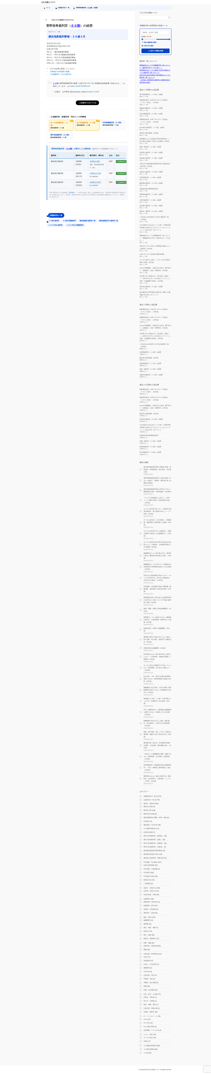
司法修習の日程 (149, 876)
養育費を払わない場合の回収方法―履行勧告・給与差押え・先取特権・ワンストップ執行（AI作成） (157, 778)
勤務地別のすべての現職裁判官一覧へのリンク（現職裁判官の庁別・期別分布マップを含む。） (155, 238)
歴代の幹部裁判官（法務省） (154, 847)
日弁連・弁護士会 (150, 891)
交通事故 (147, 899)
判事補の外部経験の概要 (60, 71)
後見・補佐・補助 (150, 927)
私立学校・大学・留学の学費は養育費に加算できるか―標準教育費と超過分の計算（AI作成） (157, 679)
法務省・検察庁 (149, 1012)
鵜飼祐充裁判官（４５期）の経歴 (151, 108)
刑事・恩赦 (147, 943)
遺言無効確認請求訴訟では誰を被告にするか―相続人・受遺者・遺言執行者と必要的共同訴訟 (157, 480)
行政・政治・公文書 (150, 994)
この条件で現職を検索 (155, 51)
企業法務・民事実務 (150, 954)
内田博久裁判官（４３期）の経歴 (151, 152)
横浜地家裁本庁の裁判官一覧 (108, 220)
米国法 (146, 1041)
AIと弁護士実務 (149, 1026)
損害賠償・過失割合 (150, 902)
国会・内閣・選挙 (150, 1004)
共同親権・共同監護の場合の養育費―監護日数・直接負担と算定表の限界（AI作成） (157, 589)
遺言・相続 (147, 935)
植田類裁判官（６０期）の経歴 (150, 447)
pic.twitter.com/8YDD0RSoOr (78, 86)
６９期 (90, 7)
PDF (111, 161)
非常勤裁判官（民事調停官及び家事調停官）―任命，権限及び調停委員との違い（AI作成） (157, 767)
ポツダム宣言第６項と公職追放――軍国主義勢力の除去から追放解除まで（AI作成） (157, 533)
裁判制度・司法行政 (150, 825)
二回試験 (147, 883)
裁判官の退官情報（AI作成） (149, 133)
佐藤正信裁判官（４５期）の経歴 (151, 375)
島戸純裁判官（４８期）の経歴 (150, 452)
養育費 (146, 924)
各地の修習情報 (149, 865)
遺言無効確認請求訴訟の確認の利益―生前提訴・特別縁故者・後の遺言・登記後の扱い (157, 469)
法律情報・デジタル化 (151, 1030)
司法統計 (147, 821)
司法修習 (147, 872)
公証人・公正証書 (150, 964)
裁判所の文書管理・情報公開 (154, 858)
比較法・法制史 (149, 997)
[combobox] (153, 17)
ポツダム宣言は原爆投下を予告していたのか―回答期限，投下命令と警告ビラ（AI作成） (157, 667)
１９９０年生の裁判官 (55, 225)
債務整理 (147, 968)
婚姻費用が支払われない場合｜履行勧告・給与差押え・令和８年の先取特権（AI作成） (157, 723)
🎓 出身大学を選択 (147, 46)
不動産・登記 (148, 979)
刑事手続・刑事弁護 (150, 946)
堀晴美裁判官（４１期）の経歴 (150, 363)
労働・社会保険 (149, 990)
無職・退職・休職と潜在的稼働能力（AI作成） (157, 610)
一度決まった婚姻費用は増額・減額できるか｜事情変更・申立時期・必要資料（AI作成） (157, 756)
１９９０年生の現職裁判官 (75, 225)
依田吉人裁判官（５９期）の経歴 (151, 172)
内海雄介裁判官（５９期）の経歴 (151, 158)
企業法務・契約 (149, 975)
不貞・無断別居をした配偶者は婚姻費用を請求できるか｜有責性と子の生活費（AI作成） (157, 712)
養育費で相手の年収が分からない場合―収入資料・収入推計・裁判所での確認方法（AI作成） (157, 639)
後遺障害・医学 (149, 905)
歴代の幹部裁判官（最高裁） (154, 836)
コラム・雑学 (148, 1034)
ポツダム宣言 (148, 1037)
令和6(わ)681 (95, 161)
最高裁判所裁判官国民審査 (153, 850)
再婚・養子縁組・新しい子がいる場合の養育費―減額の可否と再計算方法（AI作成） (157, 734)
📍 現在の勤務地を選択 (148, 42)
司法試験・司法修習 (150, 862)
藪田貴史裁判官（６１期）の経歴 (151, 183)
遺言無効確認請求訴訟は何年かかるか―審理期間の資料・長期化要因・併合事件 (157, 490)
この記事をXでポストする (87, 103)
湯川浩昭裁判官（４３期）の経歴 (151, 94)
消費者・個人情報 (150, 982)
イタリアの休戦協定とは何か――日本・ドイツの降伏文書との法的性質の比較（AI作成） (157, 500)
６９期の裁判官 (54, 220)
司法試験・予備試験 (150, 869)
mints (145, 1019)
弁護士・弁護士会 (150, 888)
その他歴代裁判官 (150, 828)
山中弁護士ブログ (48, 2)
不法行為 (147, 971)
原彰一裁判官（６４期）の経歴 (150, 147)
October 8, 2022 (93, 92)
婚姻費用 (147, 920)
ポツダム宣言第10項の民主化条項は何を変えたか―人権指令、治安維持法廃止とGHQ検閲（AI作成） (157, 544)
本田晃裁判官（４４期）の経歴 (150, 177)
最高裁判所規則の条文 (151, 854)
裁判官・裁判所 (149, 803)
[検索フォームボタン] (169, 17)
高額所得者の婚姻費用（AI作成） (155, 648)
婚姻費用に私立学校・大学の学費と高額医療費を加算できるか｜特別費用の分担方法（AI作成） (157, 690)
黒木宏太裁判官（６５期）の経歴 (151, 286)
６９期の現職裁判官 (69, 220)
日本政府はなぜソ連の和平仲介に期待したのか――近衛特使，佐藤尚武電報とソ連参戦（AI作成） (157, 656)
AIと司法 (147, 1023)
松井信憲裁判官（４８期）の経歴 (151, 114)
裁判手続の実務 (149, 814)
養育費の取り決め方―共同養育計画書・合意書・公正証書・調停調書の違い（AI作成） (157, 745)
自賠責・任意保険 (150, 909)
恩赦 (145, 949)
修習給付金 (147, 880)
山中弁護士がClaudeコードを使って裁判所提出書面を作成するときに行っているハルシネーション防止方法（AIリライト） (155, 227)
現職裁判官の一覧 (56, 215)
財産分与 (147, 931)
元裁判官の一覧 (149, 800)
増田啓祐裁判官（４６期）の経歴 (151, 194)
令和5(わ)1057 (95, 182)
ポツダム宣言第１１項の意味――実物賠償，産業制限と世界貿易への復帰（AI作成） (157, 522)
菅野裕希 (72, 192)
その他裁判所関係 (150, 1045)
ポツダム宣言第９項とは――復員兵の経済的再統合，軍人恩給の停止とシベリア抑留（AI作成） (157, 511)
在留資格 (147, 960)
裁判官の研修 (148, 806)
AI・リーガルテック (150, 1016)
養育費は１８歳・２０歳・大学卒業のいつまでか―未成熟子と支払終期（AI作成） (157, 701)
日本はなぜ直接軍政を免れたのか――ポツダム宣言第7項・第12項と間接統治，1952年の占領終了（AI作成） (157, 577)
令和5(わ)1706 (95, 173)
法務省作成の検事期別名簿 (149, 189)
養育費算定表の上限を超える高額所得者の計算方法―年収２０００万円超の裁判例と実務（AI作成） (157, 600)
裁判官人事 (147, 810)
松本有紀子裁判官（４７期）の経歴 (152, 127)
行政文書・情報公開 (150, 1008)
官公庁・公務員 (149, 1001)
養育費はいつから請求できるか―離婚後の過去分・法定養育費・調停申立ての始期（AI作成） (157, 619)
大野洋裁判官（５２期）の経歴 (150, 200)
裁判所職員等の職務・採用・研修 (155, 817)
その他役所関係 (149, 1049)
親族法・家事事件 (150, 938)
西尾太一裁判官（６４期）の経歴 (151, 211)
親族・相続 (147, 917)
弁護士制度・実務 (150, 894)
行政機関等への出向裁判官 (60, 74)
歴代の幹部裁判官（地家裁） (154, 843)
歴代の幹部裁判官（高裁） (153, 839)
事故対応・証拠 (149, 913)
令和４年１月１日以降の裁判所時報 (152, 254)
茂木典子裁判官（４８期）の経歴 (151, 206)
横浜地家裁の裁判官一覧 (87, 220)
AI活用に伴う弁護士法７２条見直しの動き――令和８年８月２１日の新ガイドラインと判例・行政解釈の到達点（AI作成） (155, 278)
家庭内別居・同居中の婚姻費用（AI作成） (157, 629)
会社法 (146, 957)
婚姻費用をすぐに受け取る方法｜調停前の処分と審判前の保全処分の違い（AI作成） (157, 555)
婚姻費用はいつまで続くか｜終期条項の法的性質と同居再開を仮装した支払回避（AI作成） (157, 566)
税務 (145, 986)
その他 (146, 1053)
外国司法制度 (148, 832)
